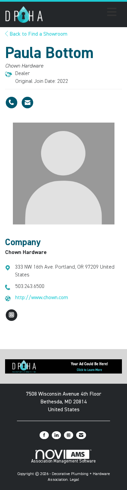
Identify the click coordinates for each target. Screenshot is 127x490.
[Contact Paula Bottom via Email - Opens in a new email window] (27, 102)
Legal (74, 480)
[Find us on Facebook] (44, 435)
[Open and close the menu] (81, 13)
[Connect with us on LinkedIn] (56, 435)
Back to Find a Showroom (37, 34)
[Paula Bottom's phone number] (11, 102)
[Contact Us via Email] (81, 435)
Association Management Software (63, 461)
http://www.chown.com (41, 298)
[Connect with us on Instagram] (68, 435)
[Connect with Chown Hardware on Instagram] (11, 315)
